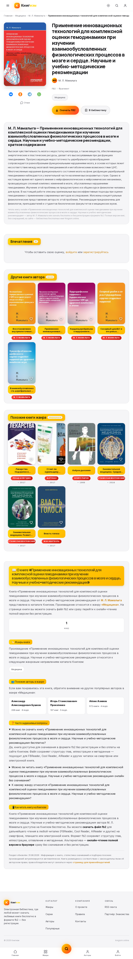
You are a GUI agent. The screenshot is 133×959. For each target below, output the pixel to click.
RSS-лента (111, 907)
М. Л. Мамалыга (37, 15)
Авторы (87, 955)
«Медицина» (110, 604)
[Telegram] (29, 94)
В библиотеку (97, 110)
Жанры (45, 955)
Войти (118, 955)
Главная (8, 15)
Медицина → (55, 417)
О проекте (81, 907)
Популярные (53, 928)
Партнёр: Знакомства (117, 914)
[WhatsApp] (39, 94)
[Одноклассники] (20, 94)
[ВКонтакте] (11, 94)
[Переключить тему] (108, 5)
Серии (49, 914)
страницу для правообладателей (91, 862)
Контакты (80, 921)
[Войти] (125, 5)
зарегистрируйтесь (96, 252)
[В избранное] (31, 319)
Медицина (20, 15)
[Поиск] (117, 5)
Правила (80, 914)
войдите (71, 252)
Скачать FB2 (67, 110)
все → (50, 277)
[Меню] (8, 5)
